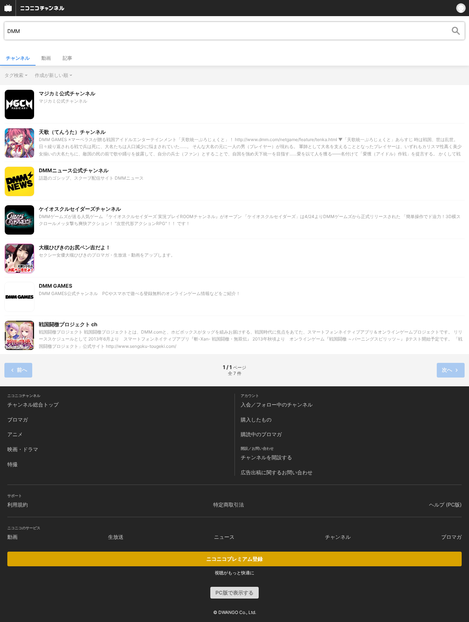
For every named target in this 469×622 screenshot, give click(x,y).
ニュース (224, 537)
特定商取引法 (228, 504)
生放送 (115, 537)
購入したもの (256, 419)
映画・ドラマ (22, 449)
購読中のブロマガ (261, 434)
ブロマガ (17, 419)
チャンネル (18, 58)
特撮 (12, 464)
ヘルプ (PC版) (445, 504)
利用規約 (17, 504)
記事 (67, 58)
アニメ (15, 434)
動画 (46, 58)
